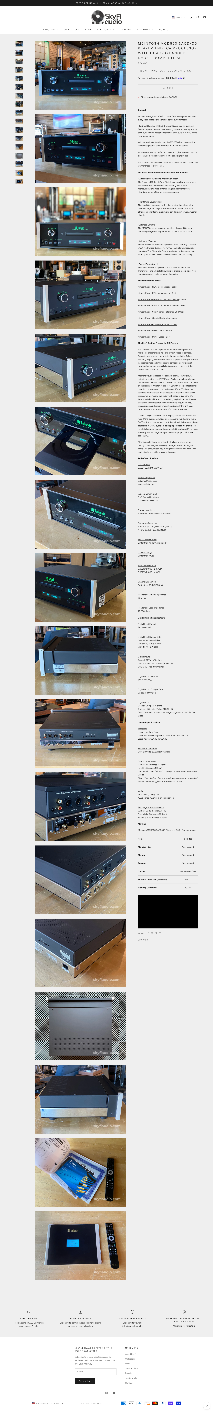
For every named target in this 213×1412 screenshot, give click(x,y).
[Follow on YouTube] (114, 1393)
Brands (126, 30)
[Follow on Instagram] (106, 1393)
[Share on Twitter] (152, 933)
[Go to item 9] (19, 113)
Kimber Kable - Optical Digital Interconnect (157, 324)
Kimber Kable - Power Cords (151, 330)
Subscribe (85, 1381)
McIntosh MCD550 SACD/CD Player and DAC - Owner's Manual (167, 830)
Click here (64, 1322)
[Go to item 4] (19, 70)
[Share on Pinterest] (156, 933)
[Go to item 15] (19, 164)
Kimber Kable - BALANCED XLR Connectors (158, 299)
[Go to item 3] (19, 61)
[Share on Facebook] (148, 933)
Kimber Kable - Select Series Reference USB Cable (161, 312)
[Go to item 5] (19, 78)
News (88, 30)
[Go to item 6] (19, 87)
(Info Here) (162, 879)
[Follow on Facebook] (99, 1393)
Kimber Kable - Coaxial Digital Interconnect (157, 318)
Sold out (168, 87)
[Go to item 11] (19, 130)
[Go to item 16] (19, 173)
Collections (71, 30)
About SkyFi (50, 30)
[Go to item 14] (19, 156)
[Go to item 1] (19, 44)
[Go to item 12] (19, 138)
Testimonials (145, 30)
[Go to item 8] (19, 104)
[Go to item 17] (19, 181)
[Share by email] (160, 933)
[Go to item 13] (19, 147)
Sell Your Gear (106, 30)
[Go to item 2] (19, 53)
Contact (164, 30)
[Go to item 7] (19, 96)
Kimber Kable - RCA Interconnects (154, 286)
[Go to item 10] (19, 121)
